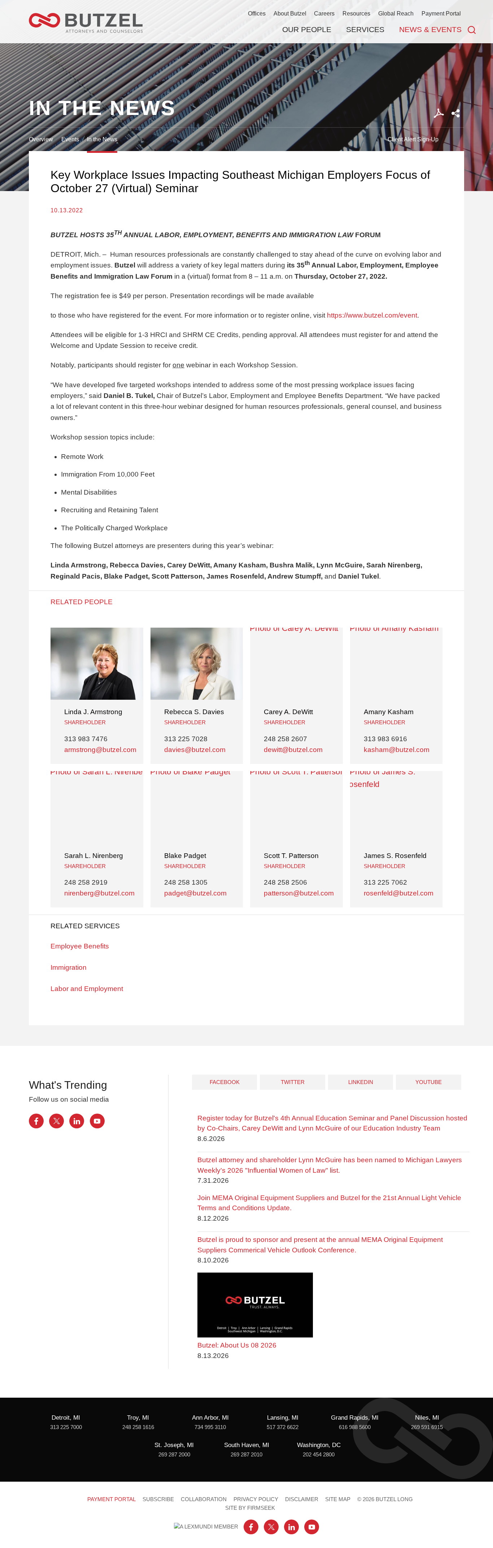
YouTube (428, 1082)
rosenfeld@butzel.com (398, 893)
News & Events (430, 29)
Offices (257, 13)
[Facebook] (36, 1121)
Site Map (337, 1499)
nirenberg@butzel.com (99, 893)
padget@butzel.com (195, 893)
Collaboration (204, 1499)
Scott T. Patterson (291, 855)
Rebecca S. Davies (194, 712)
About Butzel (290, 13)
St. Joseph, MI (174, 1445)
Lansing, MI (282, 1417)
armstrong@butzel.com (100, 749)
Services (365, 29)
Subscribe (158, 1499)
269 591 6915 (427, 1427)
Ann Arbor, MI (210, 1417)
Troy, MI (138, 1417)
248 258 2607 (285, 739)
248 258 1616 (138, 1427)
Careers (324, 13)
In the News (102, 139)
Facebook (225, 1082)
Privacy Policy (256, 1499)
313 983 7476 (86, 739)
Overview (41, 139)
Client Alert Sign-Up (413, 139)
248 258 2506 (285, 882)
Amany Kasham (389, 712)
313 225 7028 (186, 739)
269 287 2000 (174, 1455)
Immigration (69, 967)
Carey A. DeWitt (288, 712)
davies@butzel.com (195, 749)
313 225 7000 (66, 1427)
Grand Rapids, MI (355, 1417)
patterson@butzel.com (299, 893)
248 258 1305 (186, 882)
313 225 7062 (385, 882)
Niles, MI (427, 1417)
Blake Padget (185, 855)
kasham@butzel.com (396, 749)
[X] (56, 1121)
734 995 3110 (210, 1427)
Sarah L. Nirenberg (93, 855)
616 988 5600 (355, 1427)
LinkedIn (360, 1082)
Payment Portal (441, 13)
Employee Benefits (80, 946)
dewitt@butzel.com (293, 749)
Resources (356, 13)
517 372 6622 (282, 1427)
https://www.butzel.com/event (372, 315)
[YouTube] (97, 1121)
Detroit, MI (66, 1417)
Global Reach (396, 13)
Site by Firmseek (250, 1508)
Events (70, 139)
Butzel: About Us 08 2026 (236, 1345)
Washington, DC (319, 1445)
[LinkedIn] (76, 1121)
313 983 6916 (385, 739)
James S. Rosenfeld (395, 855)
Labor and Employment (87, 988)
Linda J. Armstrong (93, 712)
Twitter (293, 1082)
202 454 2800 (319, 1455)
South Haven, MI (246, 1445)
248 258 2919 (86, 882)
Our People (306, 29)
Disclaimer (301, 1499)
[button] (455, 113)
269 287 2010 (246, 1455)
